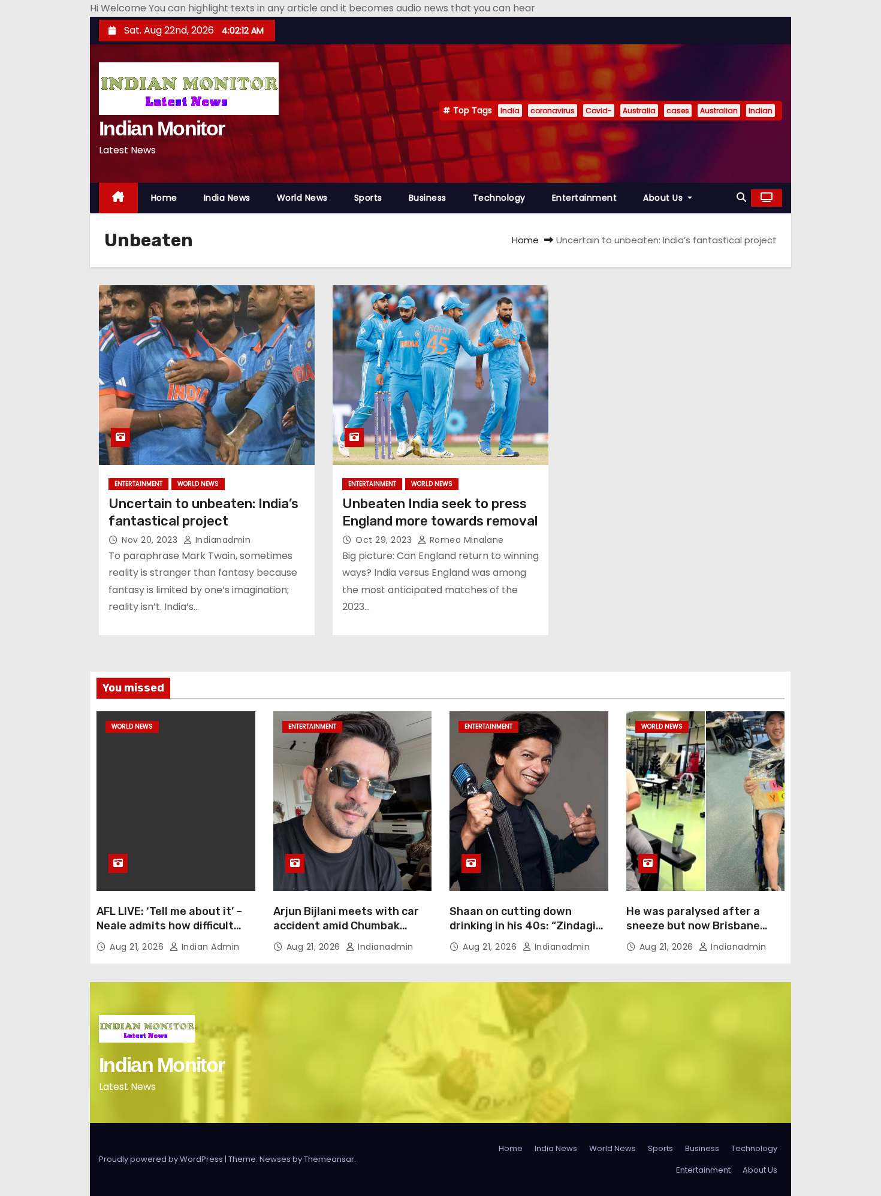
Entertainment (584, 198)
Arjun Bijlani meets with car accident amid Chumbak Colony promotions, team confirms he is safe (346, 933)
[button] (741, 197)
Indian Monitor (161, 128)
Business (427, 198)
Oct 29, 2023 (385, 540)
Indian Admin (209, 947)
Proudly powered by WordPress (162, 1159)
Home (164, 198)
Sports (368, 198)
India (510, 110)
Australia (639, 110)
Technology (499, 198)
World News (302, 198)
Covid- (599, 110)
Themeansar (329, 1159)
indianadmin (221, 540)
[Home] (118, 198)
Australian (719, 110)
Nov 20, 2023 (151, 540)
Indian (761, 110)
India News (227, 198)
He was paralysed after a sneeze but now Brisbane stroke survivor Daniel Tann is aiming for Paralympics (704, 933)
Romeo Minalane (465, 540)
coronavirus (552, 110)
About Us (664, 198)
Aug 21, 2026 (138, 947)
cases (677, 110)
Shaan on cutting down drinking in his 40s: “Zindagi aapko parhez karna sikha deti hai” (522, 933)
